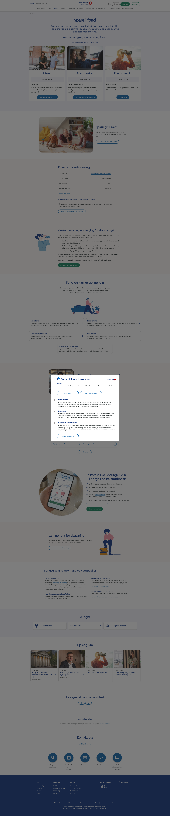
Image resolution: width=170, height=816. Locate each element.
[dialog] (85, 408)
